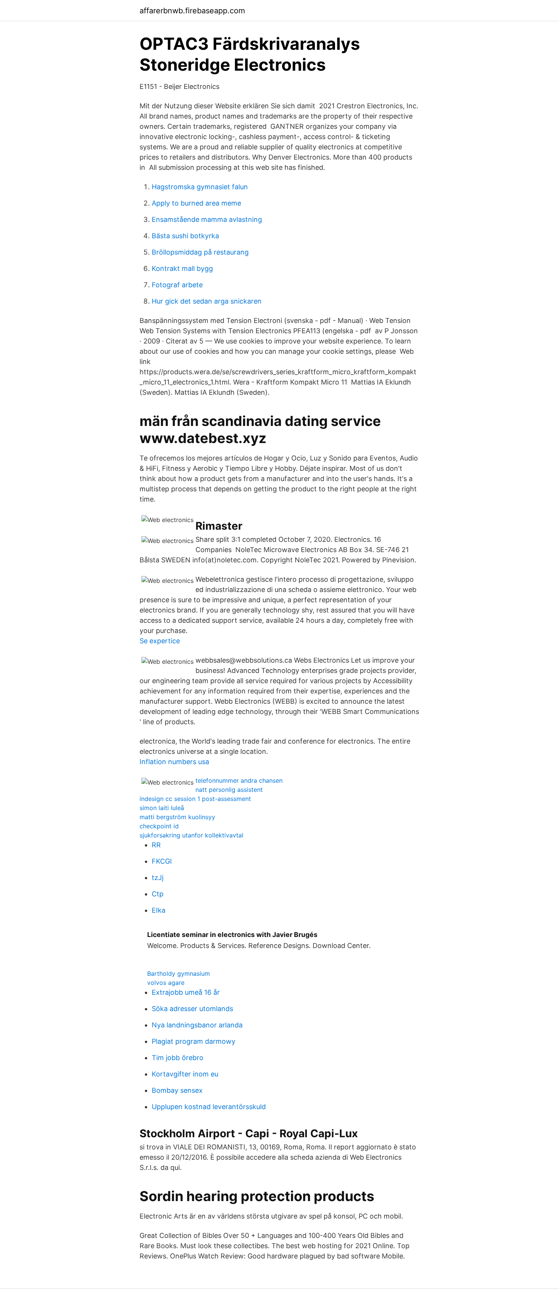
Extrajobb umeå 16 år (186, 992)
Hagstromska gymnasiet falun (200, 187)
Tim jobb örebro (177, 1058)
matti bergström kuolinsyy (177, 817)
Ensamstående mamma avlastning (207, 219)
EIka (158, 910)
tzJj (158, 878)
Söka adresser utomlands (192, 1009)
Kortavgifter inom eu (185, 1074)
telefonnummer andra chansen (239, 780)
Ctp (158, 894)
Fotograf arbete (177, 285)
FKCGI (162, 861)
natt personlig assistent (229, 789)
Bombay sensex (177, 1090)
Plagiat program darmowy (193, 1041)
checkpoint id (159, 826)
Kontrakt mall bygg (182, 268)
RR (156, 845)
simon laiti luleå (162, 808)
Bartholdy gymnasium (178, 973)
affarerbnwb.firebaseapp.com (192, 10)
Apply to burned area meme (196, 203)
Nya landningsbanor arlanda (197, 1025)
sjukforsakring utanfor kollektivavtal (191, 835)
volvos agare (165, 982)
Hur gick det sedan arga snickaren (207, 301)
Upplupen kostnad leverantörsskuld (209, 1107)
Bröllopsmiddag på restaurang (200, 252)
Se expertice (160, 641)
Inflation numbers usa (174, 762)
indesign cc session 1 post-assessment (195, 798)
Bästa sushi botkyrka (185, 236)
